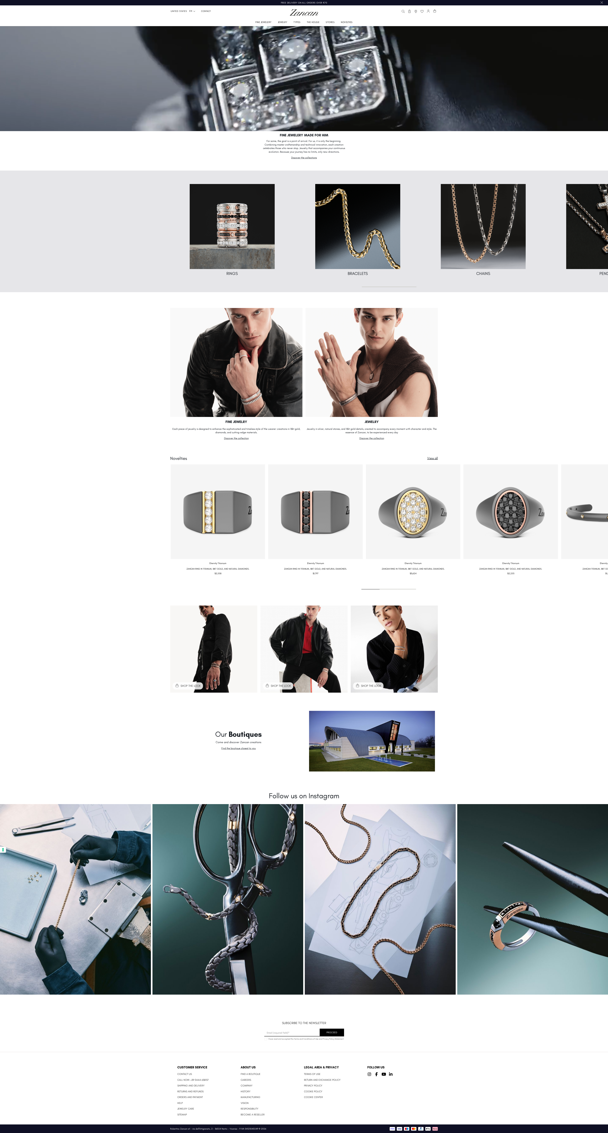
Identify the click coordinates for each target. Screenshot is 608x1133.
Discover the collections (304, 157)
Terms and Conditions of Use (306, 1039)
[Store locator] (416, 11)
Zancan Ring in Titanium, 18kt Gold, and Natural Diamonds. (218, 569)
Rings (232, 273)
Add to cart (218, 579)
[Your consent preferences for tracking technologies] (3, 850)
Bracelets (358, 273)
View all (432, 458)
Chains (483, 273)
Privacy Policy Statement (333, 1039)
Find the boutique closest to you (238, 748)
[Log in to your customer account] (428, 11)
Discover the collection (236, 438)
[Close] (601, 2)
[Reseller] (409, 11)
